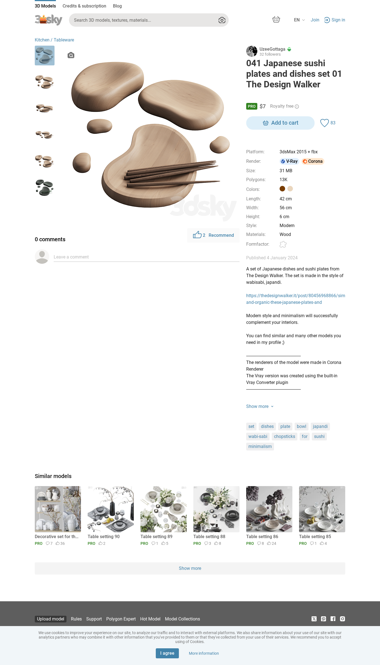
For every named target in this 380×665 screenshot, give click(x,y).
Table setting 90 (104, 536)
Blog (117, 6)
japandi (320, 426)
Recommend (218, 235)
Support (94, 619)
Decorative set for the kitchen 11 (57, 536)
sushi (319, 436)
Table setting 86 (262, 536)
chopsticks (284, 436)
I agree (167, 653)
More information (204, 653)
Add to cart (284, 122)
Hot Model (150, 619)
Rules (76, 619)
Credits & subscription (84, 6)
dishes (267, 426)
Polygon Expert (121, 619)
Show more (190, 568)
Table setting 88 (209, 536)
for (304, 436)
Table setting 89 (156, 536)
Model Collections (182, 619)
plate (285, 426)
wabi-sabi (257, 436)
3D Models (45, 6)
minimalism (260, 446)
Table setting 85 (315, 536)
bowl (301, 426)
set (251, 426)
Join (315, 20)
